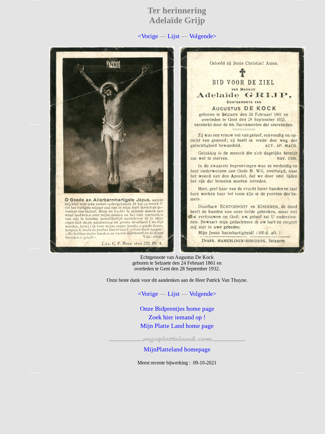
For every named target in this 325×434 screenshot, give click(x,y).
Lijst (174, 35)
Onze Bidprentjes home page (177, 308)
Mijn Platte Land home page (177, 325)
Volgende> (202, 35)
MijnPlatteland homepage (177, 349)
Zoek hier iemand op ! (177, 317)
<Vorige (148, 35)
